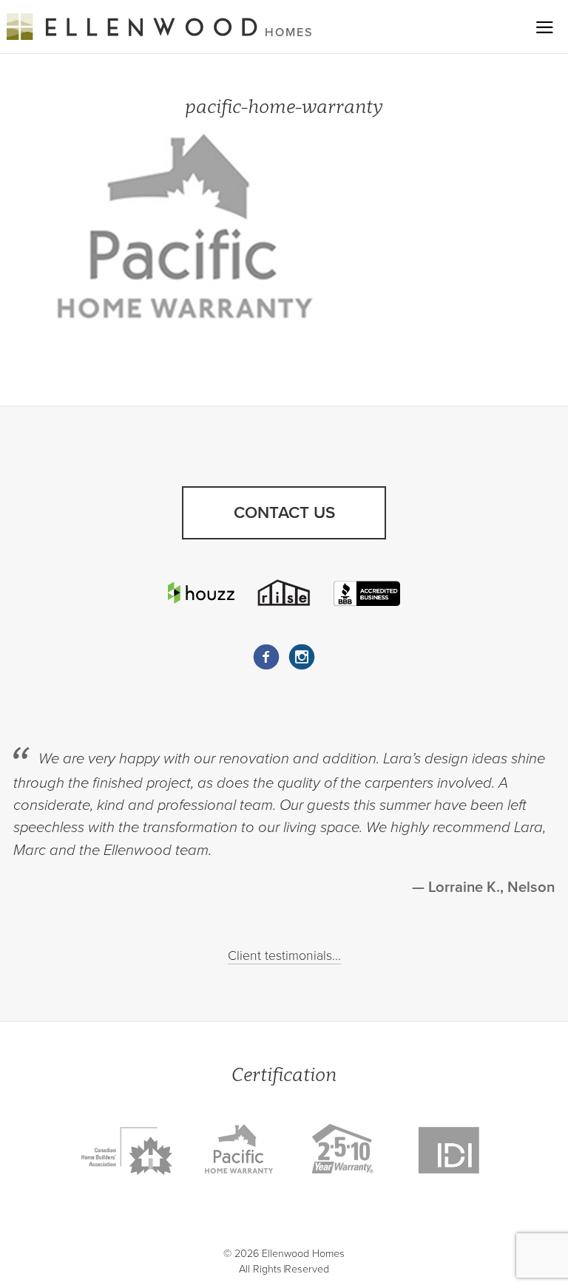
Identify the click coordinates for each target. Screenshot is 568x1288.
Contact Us (284, 512)
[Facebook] (266, 657)
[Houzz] (201, 592)
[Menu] (544, 27)
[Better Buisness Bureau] (367, 592)
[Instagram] (301, 657)
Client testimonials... (284, 956)
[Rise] (284, 592)
